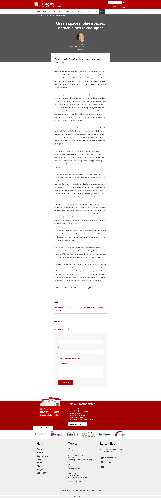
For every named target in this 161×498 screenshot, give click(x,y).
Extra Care (71, 451)
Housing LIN (40, 15)
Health (70, 464)
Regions (81, 11)
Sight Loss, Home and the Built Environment (77, 478)
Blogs (102, 11)
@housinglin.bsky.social (112, 458)
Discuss (95, 11)
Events (73, 11)
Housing (70, 448)
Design (70, 453)
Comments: (63, 363)
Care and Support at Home (76, 455)
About (45, 11)
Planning (71, 466)
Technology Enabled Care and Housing (80, 460)
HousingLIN (108, 467)
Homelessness (72, 471)
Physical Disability (73, 475)
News (88, 11)
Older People (72, 457)
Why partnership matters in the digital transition (112, 450)
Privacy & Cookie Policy (82, 490)
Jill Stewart (80, 44)
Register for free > (77, 424)
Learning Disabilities (74, 469)
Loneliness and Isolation (75, 481)
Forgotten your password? (70, 358)
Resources (53, 11)
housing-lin (108, 462)
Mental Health (72, 473)
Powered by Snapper (80, 497)
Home (39, 11)
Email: (61, 338)
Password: (62, 348)
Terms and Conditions (67, 490)
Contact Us (42, 473)
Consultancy (64, 11)
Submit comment (65, 382)
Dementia (71, 462)
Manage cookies (96, 490)
